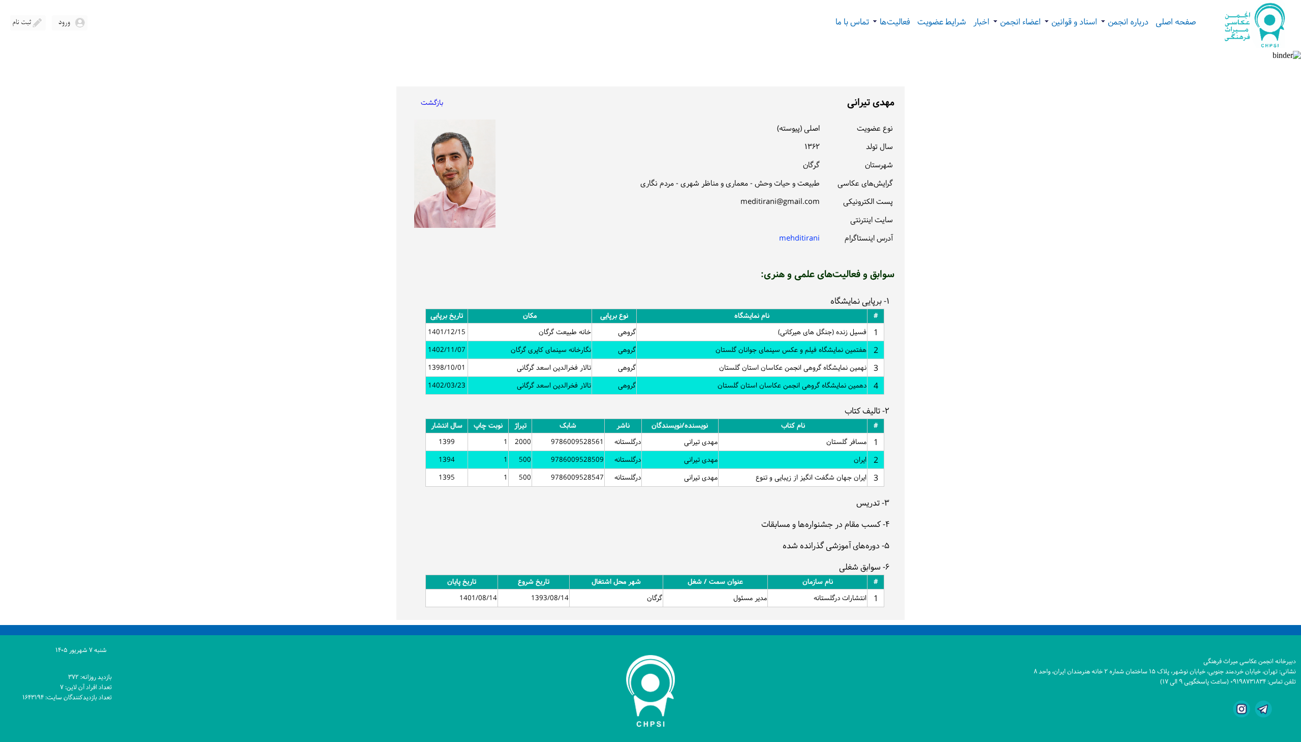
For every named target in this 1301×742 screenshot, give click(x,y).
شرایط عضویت (941, 22)
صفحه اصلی (1176, 22)
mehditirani (799, 238)
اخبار (981, 22)
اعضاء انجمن (1017, 22)
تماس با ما (852, 22)
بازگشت (432, 103)
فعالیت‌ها (891, 22)
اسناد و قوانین (1070, 22)
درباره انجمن (1125, 22)
